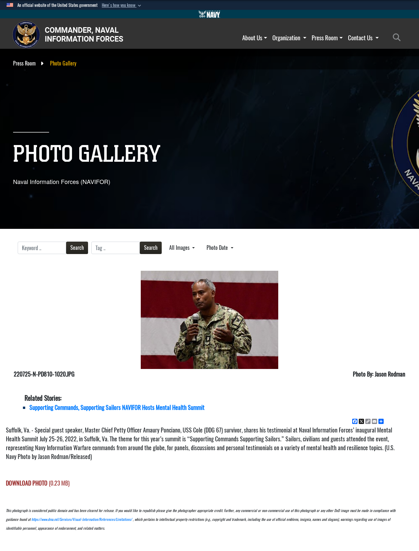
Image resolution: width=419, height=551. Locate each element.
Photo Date (218, 247)
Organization (286, 37)
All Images (180, 247)
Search (77, 247)
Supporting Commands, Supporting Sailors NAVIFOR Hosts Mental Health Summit (117, 407)
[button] (122, 5)
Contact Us (361, 37)
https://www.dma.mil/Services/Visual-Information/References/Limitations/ (81, 519)
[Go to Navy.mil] (209, 14)
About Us (252, 37)
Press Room (325, 37)
